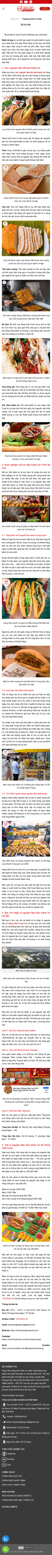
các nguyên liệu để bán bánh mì (30, 72)
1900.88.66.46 (8, 1298)
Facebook (11, 1453)
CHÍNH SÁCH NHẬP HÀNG (13, 1480)
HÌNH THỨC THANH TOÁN (13, 1485)
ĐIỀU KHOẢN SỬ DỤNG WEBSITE (16, 1496)
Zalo (8, 1465)
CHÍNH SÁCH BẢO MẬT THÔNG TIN (17, 1500)
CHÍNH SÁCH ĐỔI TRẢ (12, 1476)
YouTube (10, 1459)
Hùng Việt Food (15, 923)
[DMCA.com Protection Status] (26, 1548)
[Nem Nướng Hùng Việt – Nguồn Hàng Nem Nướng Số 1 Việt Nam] (26, 9)
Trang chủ (14, 19)
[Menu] (3, 9)
